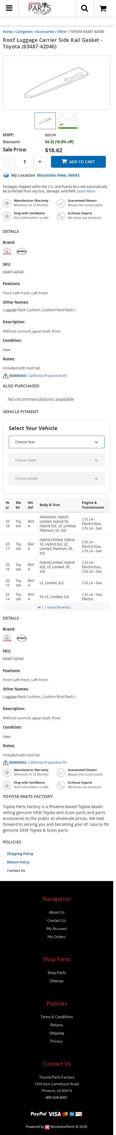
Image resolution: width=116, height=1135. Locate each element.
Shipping (57, 1033)
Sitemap (57, 981)
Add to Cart (82, 161)
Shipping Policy (20, 853)
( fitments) (57, 607)
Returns (56, 1025)
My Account (56, 928)
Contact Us (16, 870)
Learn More (86, 191)
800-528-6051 (57, 1097)
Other (62, 31)
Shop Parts (57, 972)
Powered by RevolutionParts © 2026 (56, 1126)
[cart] (103, 8)
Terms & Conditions (56, 1017)
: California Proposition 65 (38, 375)
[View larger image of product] (45, 120)
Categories (24, 31)
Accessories (44, 31)
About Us (56, 912)
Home (7, 31)
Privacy (56, 1041)
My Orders (57, 936)
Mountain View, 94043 (58, 175)
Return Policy (18, 862)
